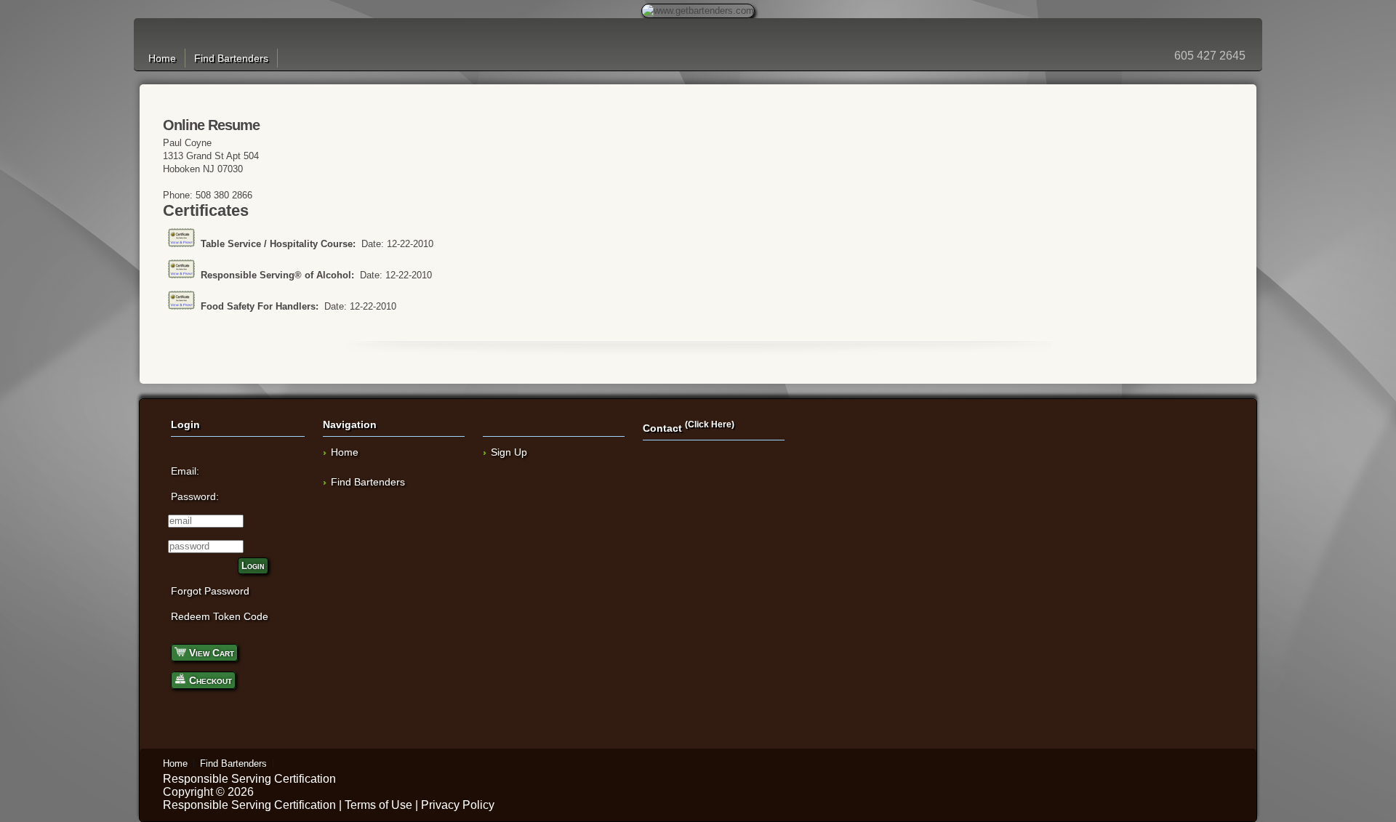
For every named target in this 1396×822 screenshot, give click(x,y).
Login (253, 565)
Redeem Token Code (219, 616)
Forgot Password (210, 591)
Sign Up (509, 452)
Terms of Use (378, 805)
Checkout (209, 680)
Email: (185, 471)
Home (162, 58)
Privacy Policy (457, 805)
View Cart (210, 652)
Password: (195, 496)
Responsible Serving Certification (249, 779)
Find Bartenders (231, 58)
